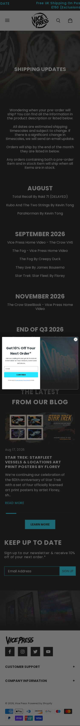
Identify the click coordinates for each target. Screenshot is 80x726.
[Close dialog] (75, 339)
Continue (21, 374)
